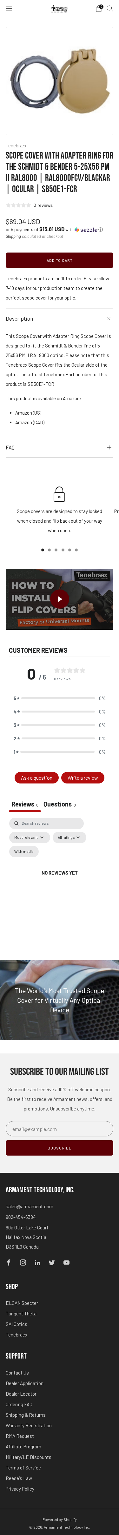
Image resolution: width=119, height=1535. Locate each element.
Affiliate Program (23, 1446)
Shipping (13, 236)
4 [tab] (63, 550)
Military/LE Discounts (28, 1457)
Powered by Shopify (60, 1519)
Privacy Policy (20, 1489)
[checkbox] (24, 851)
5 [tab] (69, 550)
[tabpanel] (59, 880)
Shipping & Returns (26, 1415)
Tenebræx (16, 145)
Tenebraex (16, 1334)
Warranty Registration (29, 1425)
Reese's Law (19, 1478)
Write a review (83, 778)
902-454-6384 (21, 1217)
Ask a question (36, 778)
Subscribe (59, 1148)
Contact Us (17, 1372)
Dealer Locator (21, 1394)
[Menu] (9, 8)
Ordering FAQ (19, 1404)
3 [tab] (56, 550)
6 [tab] (76, 550)
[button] (54, 229)
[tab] (59, 805)
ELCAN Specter (22, 1303)
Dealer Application (24, 1383)
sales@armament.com (29, 1206)
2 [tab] (49, 550)
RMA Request (20, 1436)
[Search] (110, 8)
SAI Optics (16, 1324)
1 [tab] (42, 550)
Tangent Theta (21, 1313)
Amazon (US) (28, 413)
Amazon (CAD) (29, 422)
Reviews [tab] (24, 804)
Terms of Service (23, 1467)
